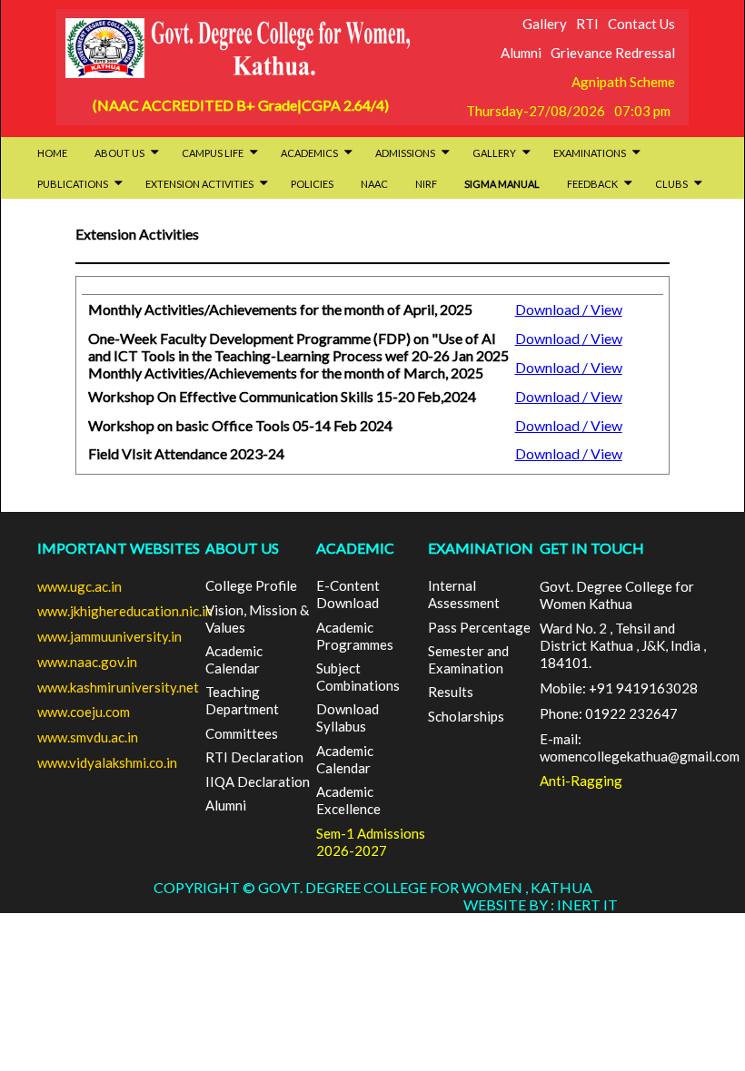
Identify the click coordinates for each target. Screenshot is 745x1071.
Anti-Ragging (581, 780)
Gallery (544, 23)
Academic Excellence (348, 800)
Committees (241, 733)
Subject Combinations (358, 676)
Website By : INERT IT (540, 904)
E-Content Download (348, 594)
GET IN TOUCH (592, 547)
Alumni (521, 52)
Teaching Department (242, 700)
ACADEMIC (355, 547)
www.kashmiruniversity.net (118, 687)
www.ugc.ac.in (79, 586)
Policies (312, 184)
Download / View (568, 309)
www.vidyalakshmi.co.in (107, 762)
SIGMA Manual (502, 184)
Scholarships (466, 716)
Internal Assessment (464, 594)
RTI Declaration (254, 757)
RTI (587, 23)
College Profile (251, 585)
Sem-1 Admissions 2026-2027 (370, 842)
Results (450, 691)
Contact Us (641, 23)
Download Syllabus (347, 717)
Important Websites (118, 547)
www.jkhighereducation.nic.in (125, 611)
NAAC (374, 184)
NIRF (426, 184)
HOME (52, 153)
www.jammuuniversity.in (109, 636)
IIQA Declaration (257, 781)
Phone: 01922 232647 (609, 713)
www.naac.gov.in (87, 661)
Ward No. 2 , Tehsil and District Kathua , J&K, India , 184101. (623, 645)
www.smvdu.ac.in (87, 737)
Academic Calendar (234, 659)
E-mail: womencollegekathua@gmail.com (640, 747)
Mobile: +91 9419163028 (619, 688)
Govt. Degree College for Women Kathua (617, 595)
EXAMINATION (480, 547)
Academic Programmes (354, 636)
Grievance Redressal (613, 52)
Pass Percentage (479, 627)
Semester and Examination (468, 659)
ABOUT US (242, 547)
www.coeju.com (83, 711)
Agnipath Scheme (623, 82)
